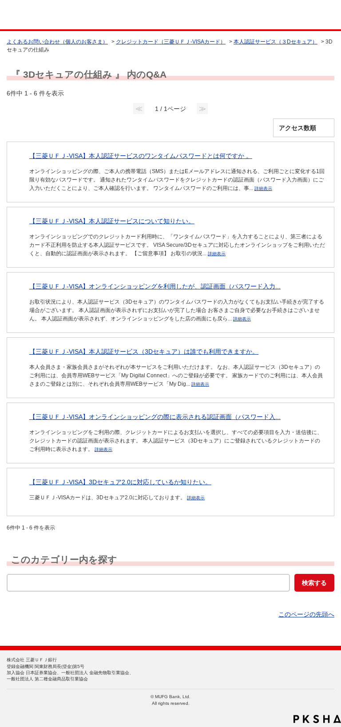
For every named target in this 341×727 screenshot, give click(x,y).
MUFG (27, 14)
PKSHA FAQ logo (317, 719)
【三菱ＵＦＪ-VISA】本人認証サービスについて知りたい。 (111, 221)
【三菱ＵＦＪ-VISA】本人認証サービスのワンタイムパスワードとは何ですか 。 (140, 155)
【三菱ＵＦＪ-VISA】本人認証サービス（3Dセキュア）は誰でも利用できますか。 (143, 351)
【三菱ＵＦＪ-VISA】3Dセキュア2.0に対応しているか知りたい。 (120, 482)
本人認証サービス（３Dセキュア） (275, 42)
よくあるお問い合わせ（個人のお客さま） (57, 42)
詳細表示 (263, 188)
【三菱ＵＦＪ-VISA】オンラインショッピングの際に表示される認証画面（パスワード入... (155, 416)
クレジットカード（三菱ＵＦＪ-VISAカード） (171, 42)
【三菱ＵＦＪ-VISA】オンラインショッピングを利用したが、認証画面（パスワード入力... (155, 286)
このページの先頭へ (306, 614)
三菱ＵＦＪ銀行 (315, 15)
